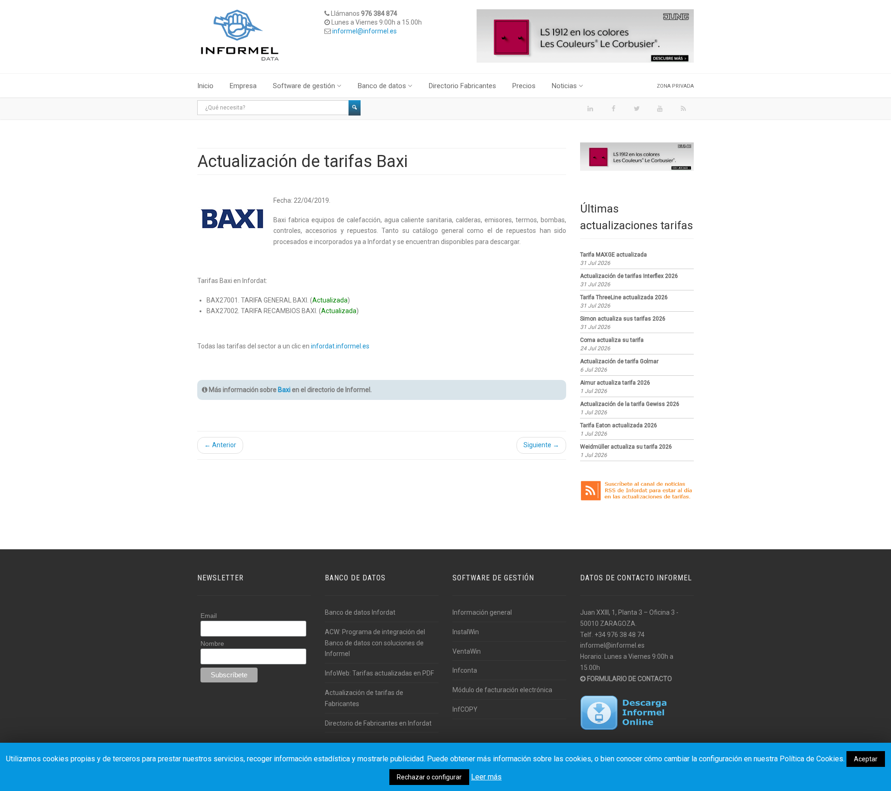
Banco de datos (382, 86)
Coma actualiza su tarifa (612, 340)
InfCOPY (465, 709)
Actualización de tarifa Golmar (619, 361)
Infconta (464, 670)
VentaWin (466, 651)
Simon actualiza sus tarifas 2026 (622, 318)
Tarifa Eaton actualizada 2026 (618, 425)
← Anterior (220, 445)
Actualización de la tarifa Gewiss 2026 (629, 404)
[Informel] (240, 35)
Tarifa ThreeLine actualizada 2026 (624, 297)
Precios (524, 86)
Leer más (486, 776)
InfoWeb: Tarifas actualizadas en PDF (379, 673)
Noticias (564, 86)
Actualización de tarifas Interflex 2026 (629, 276)
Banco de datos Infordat (360, 612)
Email (208, 615)
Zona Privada (675, 86)
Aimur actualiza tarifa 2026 (615, 382)
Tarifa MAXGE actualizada (613, 254)
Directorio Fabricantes (462, 86)
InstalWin (465, 632)
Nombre (212, 643)
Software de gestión (304, 86)
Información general (482, 612)
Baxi (284, 389)
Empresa (243, 86)
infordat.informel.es (340, 346)
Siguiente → (541, 445)
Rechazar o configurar (429, 777)
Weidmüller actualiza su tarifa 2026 (626, 447)
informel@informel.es (364, 31)
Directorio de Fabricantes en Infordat (378, 723)
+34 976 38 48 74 (619, 634)
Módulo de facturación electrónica (502, 690)
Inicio (205, 86)
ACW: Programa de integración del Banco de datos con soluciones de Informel (375, 643)
